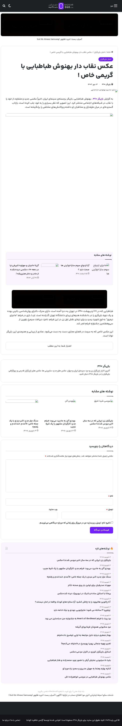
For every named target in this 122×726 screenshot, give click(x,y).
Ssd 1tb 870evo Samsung (48, 39)
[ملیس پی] (59, 299)
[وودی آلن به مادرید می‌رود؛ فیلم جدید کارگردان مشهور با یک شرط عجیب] (59, 409)
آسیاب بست (77, 39)
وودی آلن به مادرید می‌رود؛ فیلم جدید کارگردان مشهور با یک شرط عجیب (60, 424)
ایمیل (109, 509)
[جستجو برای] (4, 7)
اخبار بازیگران (99, 52)
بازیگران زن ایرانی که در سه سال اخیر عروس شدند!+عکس (98, 422)
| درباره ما (6, 720)
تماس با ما (15, 720)
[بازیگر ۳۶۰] (61, 6)
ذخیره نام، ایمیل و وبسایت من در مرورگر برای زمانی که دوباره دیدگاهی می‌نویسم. (75, 523)
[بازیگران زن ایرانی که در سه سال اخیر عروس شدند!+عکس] (97, 409)
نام (110, 496)
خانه (109, 52)
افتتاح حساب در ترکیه (72, 695)
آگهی (58, 695)
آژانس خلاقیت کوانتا (35, 720)
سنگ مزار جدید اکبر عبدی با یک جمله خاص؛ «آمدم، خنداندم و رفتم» (23, 424)
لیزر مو (86, 695)
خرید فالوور (65, 39)
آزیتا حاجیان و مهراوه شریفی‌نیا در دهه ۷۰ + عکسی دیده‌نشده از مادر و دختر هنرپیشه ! (24, 270)
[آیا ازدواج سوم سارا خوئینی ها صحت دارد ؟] (100, 270)
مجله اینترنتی (96, 695)
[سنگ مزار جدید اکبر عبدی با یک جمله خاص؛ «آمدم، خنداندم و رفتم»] (22, 409)
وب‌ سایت (53, 509)
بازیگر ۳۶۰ (106, 84)
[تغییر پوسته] (9, 7)
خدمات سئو (108, 695)
